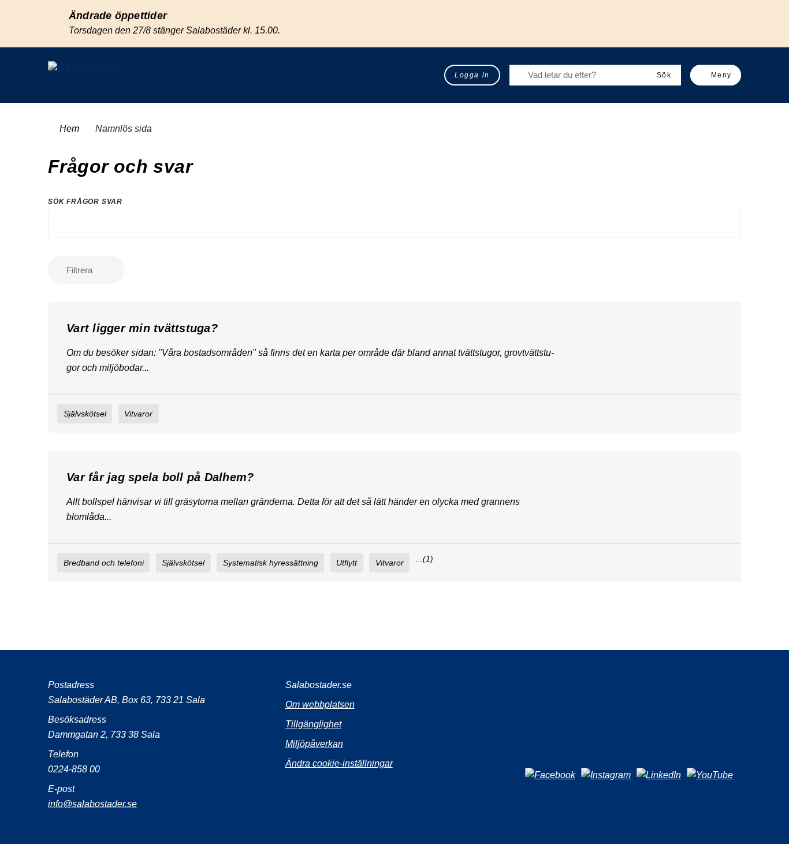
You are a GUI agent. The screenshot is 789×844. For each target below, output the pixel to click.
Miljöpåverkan (314, 744)
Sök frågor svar (85, 202)
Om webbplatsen (320, 704)
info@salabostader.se (92, 804)
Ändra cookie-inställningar (339, 763)
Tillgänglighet (313, 724)
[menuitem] (472, 75)
